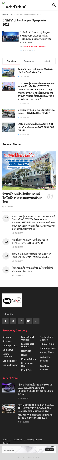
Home (5, 15)
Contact (6, 443)
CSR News (7, 349)
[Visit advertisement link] (29, 449)
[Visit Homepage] (14, 5)
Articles (6, 337)
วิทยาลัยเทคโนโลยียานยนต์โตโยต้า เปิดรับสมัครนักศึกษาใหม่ (22, 198)
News (24, 355)
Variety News (47, 352)
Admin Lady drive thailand (34, 47)
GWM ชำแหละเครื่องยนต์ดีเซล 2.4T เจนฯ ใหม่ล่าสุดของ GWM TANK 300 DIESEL (36, 127)
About (5, 439)
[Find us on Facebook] (5, 321)
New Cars (26, 350)
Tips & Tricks (47, 344)
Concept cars (9, 345)
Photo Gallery (28, 359)
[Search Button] (54, 5)
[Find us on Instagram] (21, 321)
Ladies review (10, 365)
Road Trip (26, 370)
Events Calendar (7, 355)
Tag (12, 15)
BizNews (7, 341)
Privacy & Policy (34, 439)
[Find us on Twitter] (13, 321)
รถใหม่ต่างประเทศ (45, 359)
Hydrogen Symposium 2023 (28, 15)
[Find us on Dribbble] (36, 321)
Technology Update (46, 338)
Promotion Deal (27, 364)
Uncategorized (48, 348)
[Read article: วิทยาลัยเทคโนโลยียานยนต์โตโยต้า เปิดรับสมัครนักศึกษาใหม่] (29, 170)
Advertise (17, 439)
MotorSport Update (27, 338)
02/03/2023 (26, 50)
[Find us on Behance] (29, 321)
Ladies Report (9, 361)
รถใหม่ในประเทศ (44, 368)
